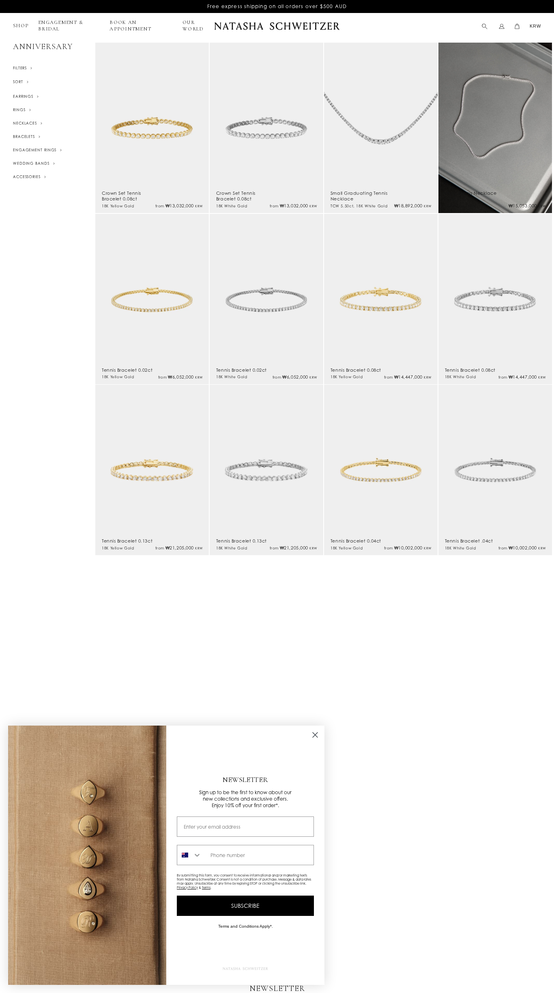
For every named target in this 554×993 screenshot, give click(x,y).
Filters (20, 68)
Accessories (27, 177)
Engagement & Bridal (60, 25)
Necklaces (25, 123)
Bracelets (24, 136)
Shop (20, 25)
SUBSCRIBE (245, 905)
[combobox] (191, 855)
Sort (18, 82)
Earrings (23, 96)
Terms (206, 887)
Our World (193, 25)
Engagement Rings (34, 150)
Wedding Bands (31, 163)
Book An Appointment (130, 25)
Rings (19, 110)
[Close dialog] (315, 735)
